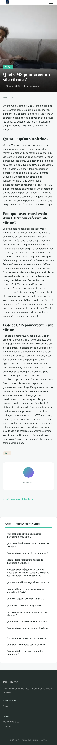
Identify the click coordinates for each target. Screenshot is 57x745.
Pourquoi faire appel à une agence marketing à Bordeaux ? (24, 535)
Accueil (6, 97)
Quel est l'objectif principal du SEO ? (25, 598)
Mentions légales (11, 721)
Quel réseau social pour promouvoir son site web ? (27, 613)
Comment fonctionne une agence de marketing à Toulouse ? (25, 561)
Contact (7, 726)
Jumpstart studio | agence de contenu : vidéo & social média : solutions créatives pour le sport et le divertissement (28, 572)
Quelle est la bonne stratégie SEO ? (25, 605)
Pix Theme (10, 682)
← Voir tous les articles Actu (18, 499)
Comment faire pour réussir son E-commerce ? (25, 653)
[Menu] (51, 2)
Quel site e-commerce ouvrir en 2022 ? (26, 644)
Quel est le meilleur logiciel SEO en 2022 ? (28, 582)
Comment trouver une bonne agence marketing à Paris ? (25, 590)
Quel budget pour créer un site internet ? (27, 621)
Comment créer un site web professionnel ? (28, 630)
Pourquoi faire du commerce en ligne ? (26, 637)
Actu (8, 67)
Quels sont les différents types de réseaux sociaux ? (28, 545)
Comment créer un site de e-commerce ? (27, 553)
